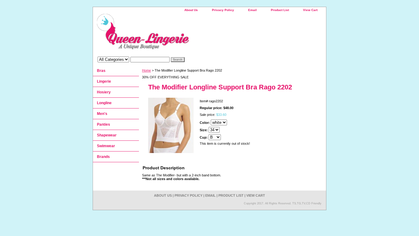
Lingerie (104, 81)
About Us (191, 10)
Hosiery (104, 92)
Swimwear (106, 146)
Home (146, 70)
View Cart (310, 10)
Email (252, 10)
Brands (103, 157)
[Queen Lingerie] (169, 33)
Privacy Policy (223, 10)
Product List (280, 10)
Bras (101, 71)
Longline (104, 103)
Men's (102, 114)
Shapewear (107, 135)
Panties (103, 124)
